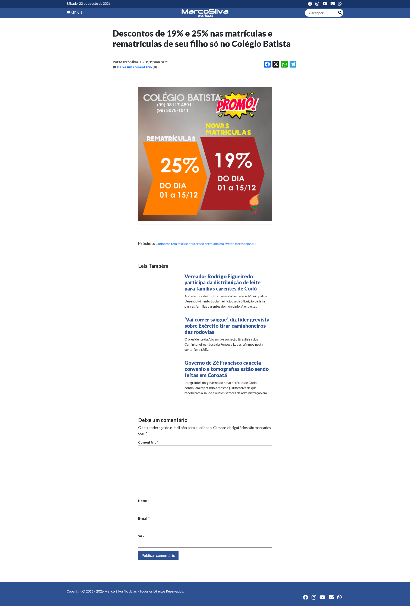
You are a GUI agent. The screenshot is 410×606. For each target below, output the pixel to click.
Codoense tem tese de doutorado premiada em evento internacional (205, 244)
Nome (143, 501)
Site (141, 536)
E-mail (144, 518)
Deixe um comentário (134, 67)
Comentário (148, 442)
